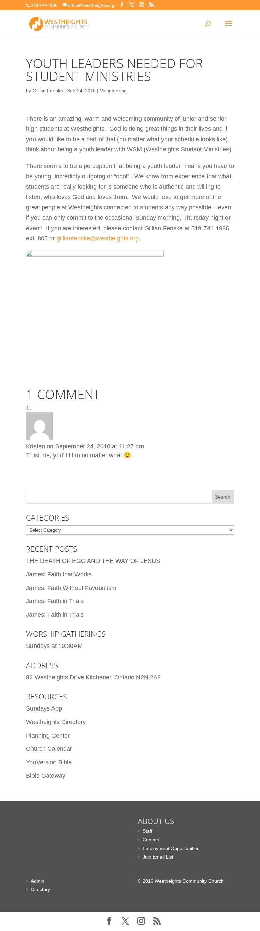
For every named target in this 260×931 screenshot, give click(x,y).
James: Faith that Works (59, 574)
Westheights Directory (56, 722)
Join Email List (158, 857)
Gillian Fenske (47, 90)
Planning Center (48, 735)
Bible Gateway (45, 775)
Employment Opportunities (171, 848)
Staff (147, 831)
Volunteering (113, 90)
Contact (151, 839)
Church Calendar (49, 748)
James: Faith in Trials (55, 601)
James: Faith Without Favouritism (71, 588)
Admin (37, 881)
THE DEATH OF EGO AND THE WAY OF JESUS (93, 560)
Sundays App (44, 708)
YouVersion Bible (49, 762)
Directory (40, 889)
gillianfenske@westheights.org (98, 238)
